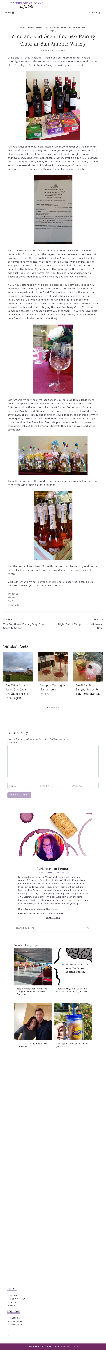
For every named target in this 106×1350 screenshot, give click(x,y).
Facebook (15, 1318)
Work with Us (18, 1299)
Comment (14, 742)
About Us (15, 1296)
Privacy (14, 1302)
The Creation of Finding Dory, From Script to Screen (23, 623)
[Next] (98, 678)
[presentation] (18, 666)
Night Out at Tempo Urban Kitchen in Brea (80, 623)
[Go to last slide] (8, 678)
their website (42, 403)
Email (44, 785)
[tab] (47, 707)
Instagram (16, 1321)
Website (77, 785)
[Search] (87, 928)
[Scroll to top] (99, 1343)
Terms (13, 1305)
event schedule (49, 581)
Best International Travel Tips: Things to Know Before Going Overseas (32, 992)
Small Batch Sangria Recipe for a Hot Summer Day (87, 689)
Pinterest (16, 1325)
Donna (46, 50)
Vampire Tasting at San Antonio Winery (52, 689)
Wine (53, 31)
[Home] (20, 27)
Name (13, 785)
